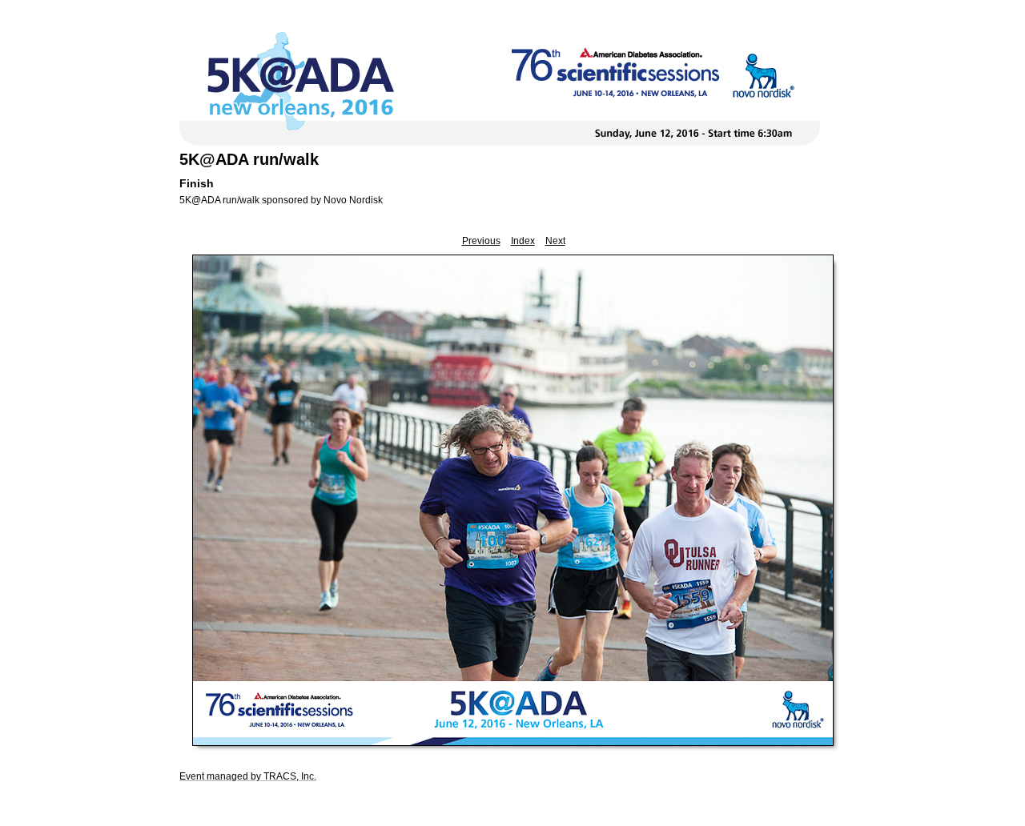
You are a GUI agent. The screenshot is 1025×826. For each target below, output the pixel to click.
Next (555, 241)
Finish (196, 183)
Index (523, 241)
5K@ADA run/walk (249, 159)
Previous (481, 241)
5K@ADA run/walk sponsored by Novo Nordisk (281, 200)
